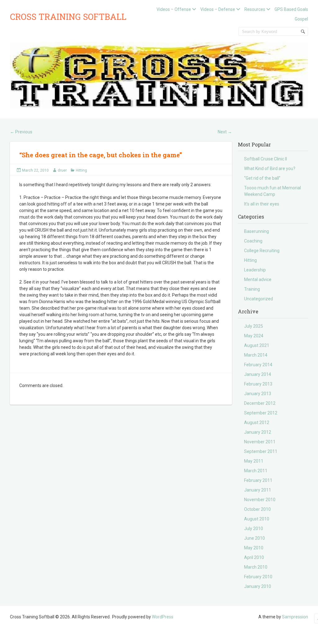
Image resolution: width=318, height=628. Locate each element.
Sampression (295, 616)
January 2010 (257, 586)
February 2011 (258, 480)
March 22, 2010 (35, 170)
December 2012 (259, 403)
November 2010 (259, 499)
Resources (254, 9)
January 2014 (257, 374)
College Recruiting (261, 250)
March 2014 (255, 355)
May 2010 (253, 547)
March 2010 (255, 567)
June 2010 (254, 538)
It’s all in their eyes (261, 203)
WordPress (162, 616)
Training (252, 289)
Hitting (81, 170)
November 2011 (259, 441)
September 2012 (260, 412)
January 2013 (257, 393)
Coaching (253, 240)
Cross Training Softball (68, 16)
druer (62, 170)
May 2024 (253, 335)
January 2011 (257, 489)
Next (225, 131)
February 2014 (258, 364)
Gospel (301, 18)
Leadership (255, 269)
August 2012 (256, 422)
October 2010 (257, 509)
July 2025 (253, 326)
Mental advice (257, 279)
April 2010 (254, 557)
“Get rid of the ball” (262, 178)
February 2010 (258, 576)
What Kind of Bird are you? (269, 168)
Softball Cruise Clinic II (265, 158)
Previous (21, 131)
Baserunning (256, 231)
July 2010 (253, 528)
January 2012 (257, 432)
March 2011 (255, 470)
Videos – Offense (174, 9)
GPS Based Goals (291, 9)
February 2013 (258, 383)
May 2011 (253, 461)
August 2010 (256, 518)
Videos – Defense (217, 9)
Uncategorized (258, 298)
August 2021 (256, 345)
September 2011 (260, 451)
